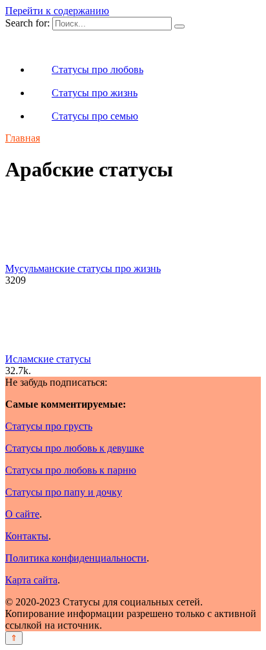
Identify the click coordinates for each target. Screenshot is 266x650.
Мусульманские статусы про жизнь (83, 268)
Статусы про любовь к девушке (74, 448)
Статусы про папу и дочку (63, 492)
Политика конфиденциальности (76, 557)
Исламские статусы (48, 358)
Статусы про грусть (48, 426)
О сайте (22, 513)
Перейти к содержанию (57, 10)
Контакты (26, 535)
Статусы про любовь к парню (70, 470)
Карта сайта (31, 579)
